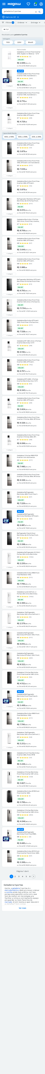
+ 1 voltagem (9, 86)
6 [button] (29, 876)
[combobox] (22, 11)
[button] (36, 12)
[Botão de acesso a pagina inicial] (16, 4)
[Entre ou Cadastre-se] (41, 4)
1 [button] (11, 876)
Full (7, 29)
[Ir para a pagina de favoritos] (28, 4)
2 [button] (15, 876)
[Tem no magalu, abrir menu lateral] (4, 4)
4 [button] (22, 876)
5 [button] (26, 876)
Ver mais (22, 908)
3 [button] (18, 876)
